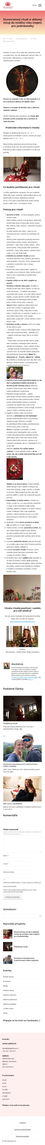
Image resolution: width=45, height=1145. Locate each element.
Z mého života (8, 1008)
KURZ (4, 1083)
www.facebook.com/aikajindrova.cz (22, 622)
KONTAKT (6, 1099)
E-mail (5, 864)
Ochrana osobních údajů (22, 1129)
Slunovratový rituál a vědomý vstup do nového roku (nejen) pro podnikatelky (26, 934)
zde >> (30, 679)
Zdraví (5, 1013)
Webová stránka (8, 872)
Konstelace (7, 981)
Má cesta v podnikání (12, 803)
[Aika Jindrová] (8, 5)
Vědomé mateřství (9, 995)
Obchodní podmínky (22, 1136)
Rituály (5, 986)
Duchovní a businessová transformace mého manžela (20, 765)
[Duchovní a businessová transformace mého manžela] (22, 747)
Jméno (6, 856)
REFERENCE (6, 1093)
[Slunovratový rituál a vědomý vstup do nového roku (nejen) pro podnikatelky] (7, 934)
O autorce (22, 1123)
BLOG (4, 1086)
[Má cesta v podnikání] (22, 788)
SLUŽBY (5, 1090)
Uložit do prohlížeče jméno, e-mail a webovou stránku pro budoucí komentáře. (22, 884)
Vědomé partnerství (10, 999)
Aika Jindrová (22, 39)
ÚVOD (4, 1080)
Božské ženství (8, 977)
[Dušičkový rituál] (22, 708)
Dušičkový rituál (10, 723)
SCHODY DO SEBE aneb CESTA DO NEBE (24, 677)
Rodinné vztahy (8, 990)
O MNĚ (4, 1096)
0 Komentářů (9, 41)
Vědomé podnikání (9, 1004)
